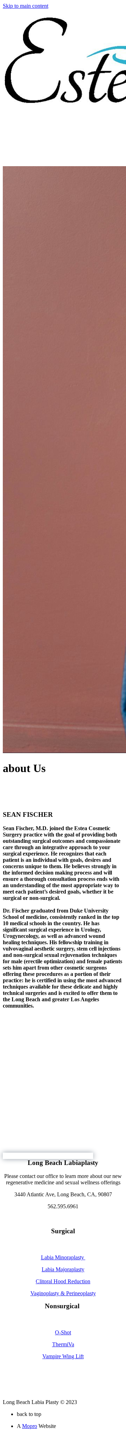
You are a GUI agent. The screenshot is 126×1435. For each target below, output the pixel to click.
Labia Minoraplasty (63, 1257)
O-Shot (63, 1332)
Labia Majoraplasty (63, 1269)
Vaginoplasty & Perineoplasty (63, 1293)
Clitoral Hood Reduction (63, 1281)
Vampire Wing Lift (63, 1356)
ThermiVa (63, 1344)
